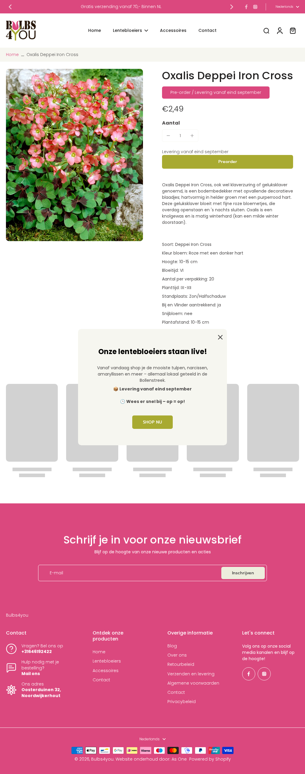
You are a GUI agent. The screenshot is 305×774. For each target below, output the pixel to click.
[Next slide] (231, 6)
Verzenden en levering (190, 674)
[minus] (168, 135)
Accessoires (106, 671)
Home (12, 55)
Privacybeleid (181, 702)
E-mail (56, 573)
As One (179, 759)
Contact (101, 680)
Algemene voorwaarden (193, 683)
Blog (172, 646)
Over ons (177, 655)
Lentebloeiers (107, 661)
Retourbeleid (180, 664)
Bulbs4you (102, 759)
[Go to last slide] (10, 6)
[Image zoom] (74, 155)
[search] (266, 30)
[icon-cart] (292, 30)
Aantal (171, 123)
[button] (227, 162)
